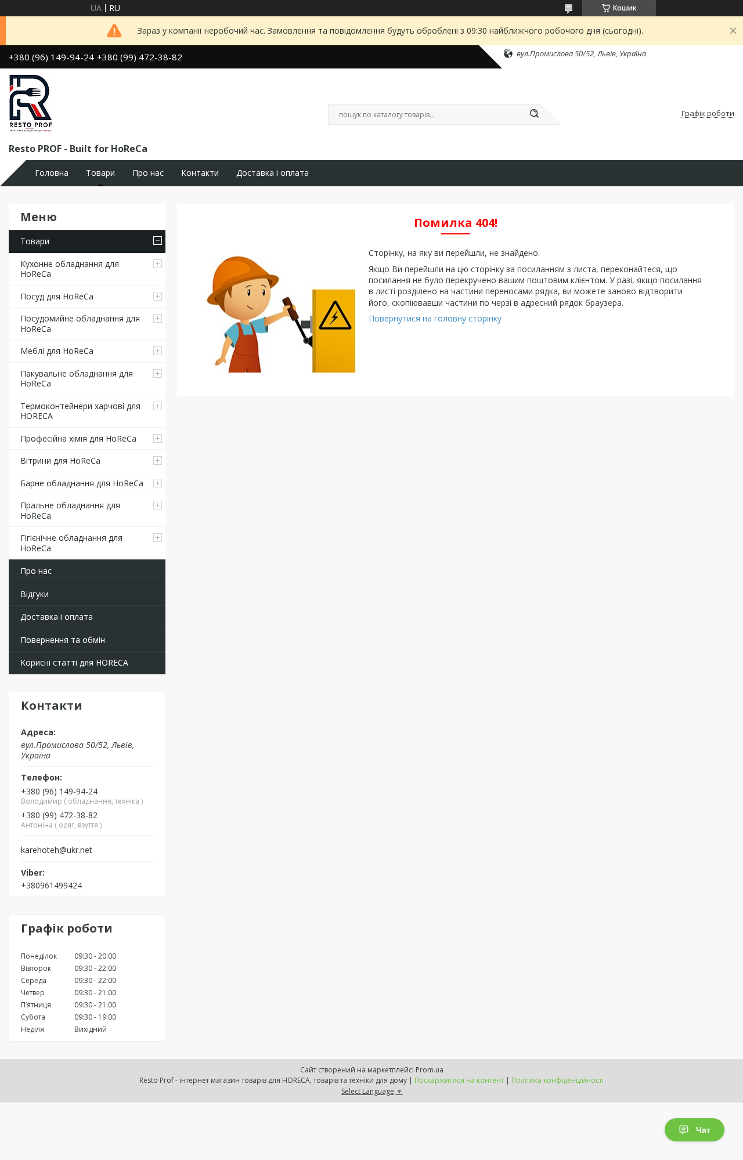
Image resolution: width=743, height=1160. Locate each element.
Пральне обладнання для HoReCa (70, 510)
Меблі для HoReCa (56, 350)
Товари (100, 173)
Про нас (148, 173)
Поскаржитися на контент (459, 1080)
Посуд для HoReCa (56, 296)
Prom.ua (429, 1070)
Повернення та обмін (62, 639)
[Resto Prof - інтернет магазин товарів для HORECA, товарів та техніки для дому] (30, 103)
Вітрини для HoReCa (60, 460)
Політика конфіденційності (557, 1080)
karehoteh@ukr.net (56, 850)
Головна (51, 173)
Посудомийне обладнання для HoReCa (80, 323)
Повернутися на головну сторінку (435, 318)
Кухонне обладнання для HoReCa (69, 269)
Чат (703, 1129)
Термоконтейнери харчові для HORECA (80, 411)
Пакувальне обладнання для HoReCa (76, 378)
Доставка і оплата (272, 173)
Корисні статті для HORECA (74, 662)
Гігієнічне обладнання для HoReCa (71, 543)
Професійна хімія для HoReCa (78, 438)
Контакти (200, 173)
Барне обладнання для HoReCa (81, 483)
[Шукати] (534, 114)
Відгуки (34, 593)
